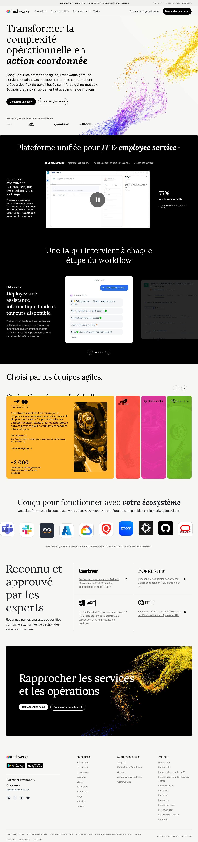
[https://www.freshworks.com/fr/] (17, 11)
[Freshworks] (33, 757)
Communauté (124, 781)
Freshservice (164, 767)
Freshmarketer (165, 809)
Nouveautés (164, 762)
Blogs (79, 796)
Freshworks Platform (168, 814)
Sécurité (138, 834)
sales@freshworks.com (18, 789)
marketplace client (166, 511)
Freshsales (163, 800)
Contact (80, 806)
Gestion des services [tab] (143, 163)
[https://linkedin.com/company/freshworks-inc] (8, 798)
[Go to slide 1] (96, 352)
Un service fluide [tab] (56, 163)
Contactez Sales (173, 3)
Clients (80, 781)
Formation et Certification (130, 767)
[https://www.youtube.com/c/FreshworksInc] (28, 798)
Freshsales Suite (166, 805)
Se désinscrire (24, 839)
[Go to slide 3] (100, 352)
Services (121, 772)
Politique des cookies (84, 834)
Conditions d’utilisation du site (61, 834)
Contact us (12, 785)
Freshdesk (163, 790)
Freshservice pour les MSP (171, 772)
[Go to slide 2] (98, 352)
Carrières (81, 777)
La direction (82, 767)
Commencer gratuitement (68, 707)
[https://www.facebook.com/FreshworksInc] (21, 798)
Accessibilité (11, 839)
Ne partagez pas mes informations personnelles (113, 834)
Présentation (83, 762)
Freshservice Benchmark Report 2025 (174, 206)
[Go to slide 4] (102, 352)
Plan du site (37, 839)
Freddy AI (163, 819)
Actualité (81, 801)
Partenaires (82, 786)
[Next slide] (107, 352)
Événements (83, 791)
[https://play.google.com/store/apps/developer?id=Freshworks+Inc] (15, 766)
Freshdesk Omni (166, 785)
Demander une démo (21, 101)
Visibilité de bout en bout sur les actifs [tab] (111, 163)
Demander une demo (177, 11)
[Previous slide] (90, 352)
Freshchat (163, 795)
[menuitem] (158, 3)
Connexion (187, 3)
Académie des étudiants (129, 777)
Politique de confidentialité (37, 834)
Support (121, 762)
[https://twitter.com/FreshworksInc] (15, 798)
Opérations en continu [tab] (78, 163)
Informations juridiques (15, 834)
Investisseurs (83, 772)
